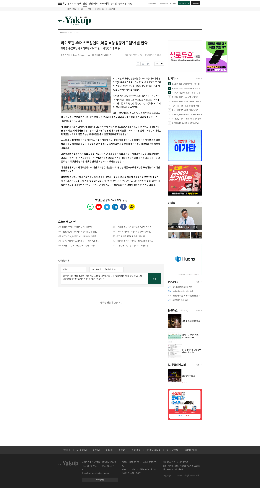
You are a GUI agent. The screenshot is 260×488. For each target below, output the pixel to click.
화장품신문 (164, 3)
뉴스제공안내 (81, 450)
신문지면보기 (153, 3)
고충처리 (109, 450)
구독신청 (196, 3)
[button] (182, 382)
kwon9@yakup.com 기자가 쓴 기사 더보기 (92, 55)
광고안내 (96, 450)
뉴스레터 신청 (184, 3)
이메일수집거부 (191, 450)
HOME (64, 32)
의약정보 (173, 3)
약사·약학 (104, 3)
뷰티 (89, 9)
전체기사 (72, 3)
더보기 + (199, 78)
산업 (85, 3)
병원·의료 (93, 3)
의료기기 (111, 9)
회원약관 (122, 450)
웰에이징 (122, 3)
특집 (130, 3)
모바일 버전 (100, 479)
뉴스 (71, 32)
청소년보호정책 (172, 450)
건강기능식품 (100, 9)
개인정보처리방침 (153, 450)
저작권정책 (136, 450)
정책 (79, 3)
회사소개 (66, 450)
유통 (82, 9)
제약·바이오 (71, 9)
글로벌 (114, 3)
